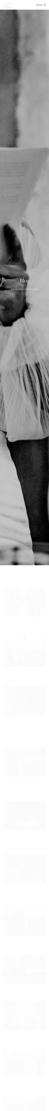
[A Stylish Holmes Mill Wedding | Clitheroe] (24, 815)
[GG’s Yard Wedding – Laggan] (24, 652)
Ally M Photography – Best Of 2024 (21, 621)
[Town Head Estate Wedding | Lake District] (24, 762)
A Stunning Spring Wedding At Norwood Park (22, 886)
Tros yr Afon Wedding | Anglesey (23, 1032)
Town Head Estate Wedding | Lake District (24, 780)
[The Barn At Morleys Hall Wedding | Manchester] (24, 701)
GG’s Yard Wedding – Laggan (21, 669)
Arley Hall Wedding (15, 937)
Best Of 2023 (11, 986)
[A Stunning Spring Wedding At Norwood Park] (24, 868)
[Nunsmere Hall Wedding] (24, 1061)
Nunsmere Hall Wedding (18, 1078)
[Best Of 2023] (24, 969)
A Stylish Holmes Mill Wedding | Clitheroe (23, 833)
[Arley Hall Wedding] (24, 921)
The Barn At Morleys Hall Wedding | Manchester (19, 720)
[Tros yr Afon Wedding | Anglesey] (24, 1015)
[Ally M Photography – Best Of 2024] (24, 602)
